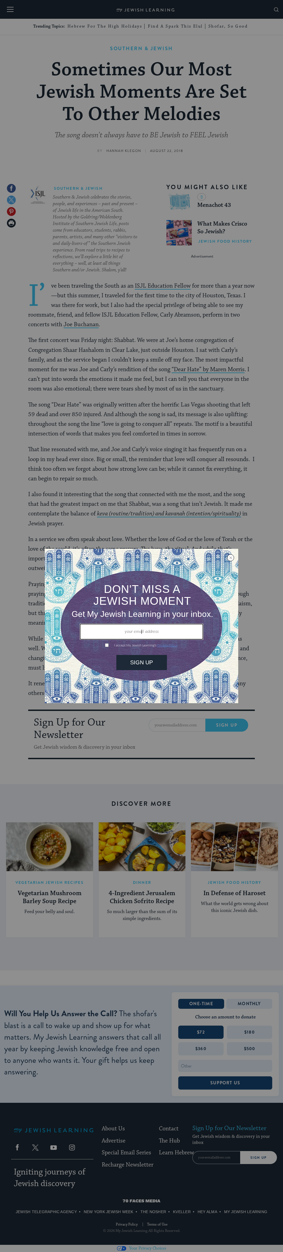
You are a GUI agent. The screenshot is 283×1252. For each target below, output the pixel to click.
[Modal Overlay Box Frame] (141, 626)
